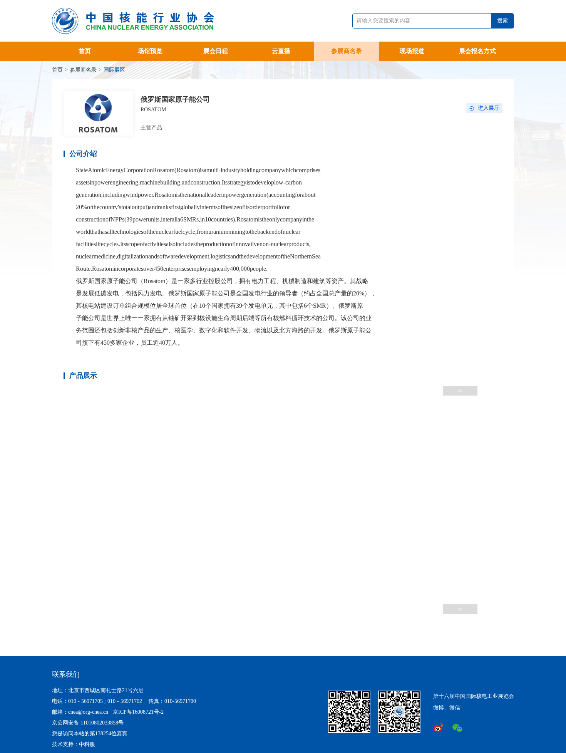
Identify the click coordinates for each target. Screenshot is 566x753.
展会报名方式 (477, 51)
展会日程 (215, 51)
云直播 (281, 51)
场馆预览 (150, 51)
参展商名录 (346, 51)
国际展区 (114, 70)
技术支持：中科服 (73, 744)
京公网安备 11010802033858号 (88, 723)
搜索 (502, 20)
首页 (85, 51)
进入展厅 (488, 108)
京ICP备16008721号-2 (138, 712)
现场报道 (412, 51)
